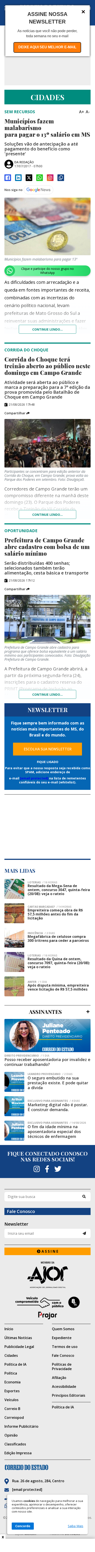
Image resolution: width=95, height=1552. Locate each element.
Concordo (22, 1526)
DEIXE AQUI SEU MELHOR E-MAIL (47, 47)
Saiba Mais (75, 1526)
